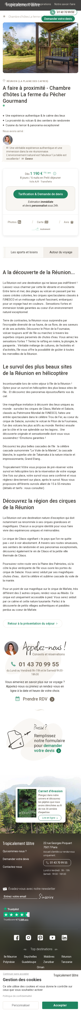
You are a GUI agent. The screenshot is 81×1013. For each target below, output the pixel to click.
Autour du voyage (61, 252)
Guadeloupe (29, 961)
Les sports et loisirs (24, 252)
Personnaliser (21, 1005)
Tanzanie (66, 961)
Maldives (49, 956)
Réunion (66, 956)
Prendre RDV (36, 699)
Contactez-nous (12, 866)
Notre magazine (65, 10)
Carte (40, 222)
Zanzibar (48, 961)
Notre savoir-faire (64, 4)
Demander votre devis (16, 859)
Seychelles (30, 956)
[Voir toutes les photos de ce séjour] (40, 47)
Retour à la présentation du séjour (31, 623)
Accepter (60, 1005)
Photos (12, 222)
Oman (40, 967)
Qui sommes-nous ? (15, 851)
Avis (67, 222)
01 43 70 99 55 (39, 664)
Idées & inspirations (39, 4)
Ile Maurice (10, 956)
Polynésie (9, 961)
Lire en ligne (48, 817)
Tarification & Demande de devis (40, 194)
